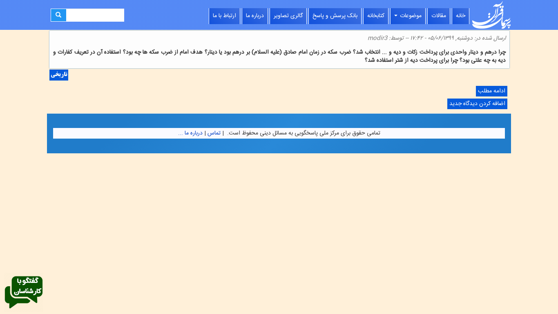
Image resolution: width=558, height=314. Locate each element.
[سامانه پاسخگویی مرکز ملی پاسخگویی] (23, 293)
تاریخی (59, 75)
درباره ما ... (190, 133)
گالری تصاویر (288, 16)
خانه (460, 16)
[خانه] (491, 14)
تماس (214, 133)
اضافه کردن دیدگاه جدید (477, 104)
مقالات (438, 16)
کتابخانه (375, 16)
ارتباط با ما (224, 16)
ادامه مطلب (490, 91)
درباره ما (255, 16)
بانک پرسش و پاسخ (334, 16)
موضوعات (410, 16)
